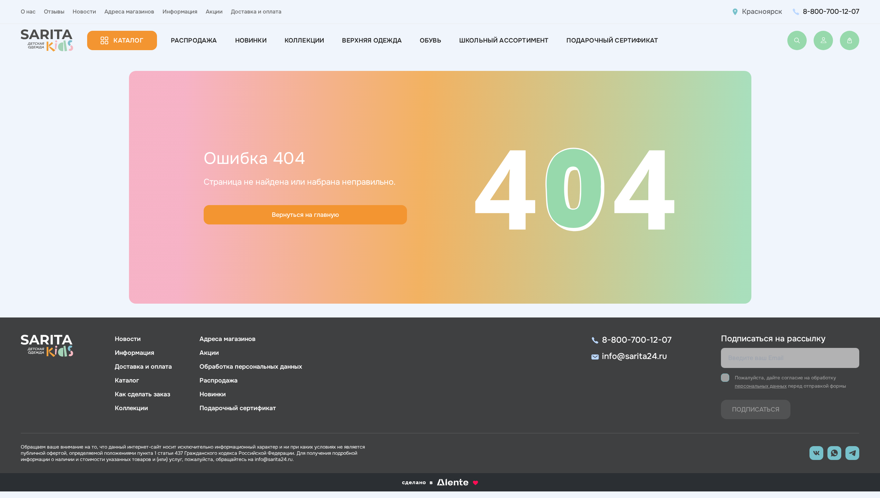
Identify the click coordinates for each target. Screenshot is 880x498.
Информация (180, 11)
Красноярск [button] (762, 11)
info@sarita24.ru (634, 356)
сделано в (431, 482)
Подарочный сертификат (612, 40)
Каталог (128, 40)
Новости (84, 11)
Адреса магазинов (129, 11)
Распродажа (194, 40)
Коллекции (304, 40)
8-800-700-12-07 (831, 11)
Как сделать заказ (142, 394)
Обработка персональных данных (251, 366)
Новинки (251, 40)
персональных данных (761, 386)
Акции (214, 11)
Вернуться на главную (305, 215)
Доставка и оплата (256, 11)
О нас (28, 11)
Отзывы (54, 11)
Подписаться (755, 409)
